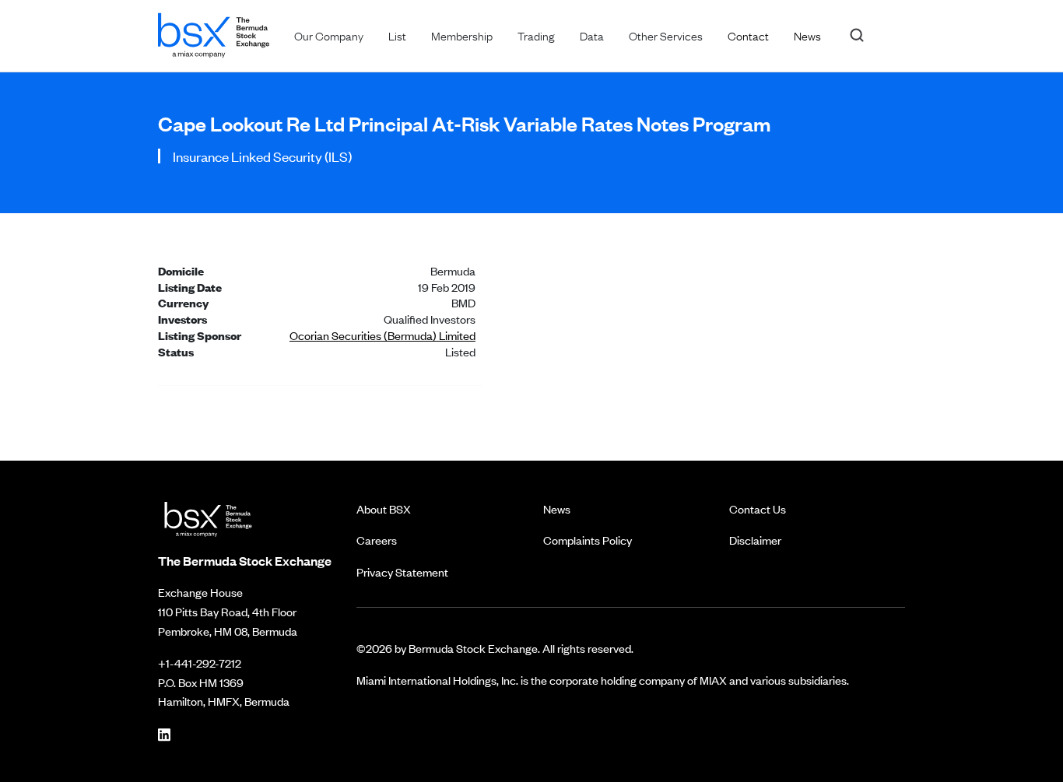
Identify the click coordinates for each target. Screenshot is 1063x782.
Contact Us (757, 508)
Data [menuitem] (592, 35)
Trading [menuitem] (536, 35)
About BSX (383, 508)
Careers (376, 539)
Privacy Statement (402, 571)
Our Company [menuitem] (328, 35)
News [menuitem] (807, 35)
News (556, 508)
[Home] (213, 32)
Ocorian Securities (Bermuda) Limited (382, 335)
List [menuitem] (397, 35)
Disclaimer (755, 539)
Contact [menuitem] (748, 35)
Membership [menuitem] (462, 35)
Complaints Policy (587, 539)
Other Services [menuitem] (666, 35)
